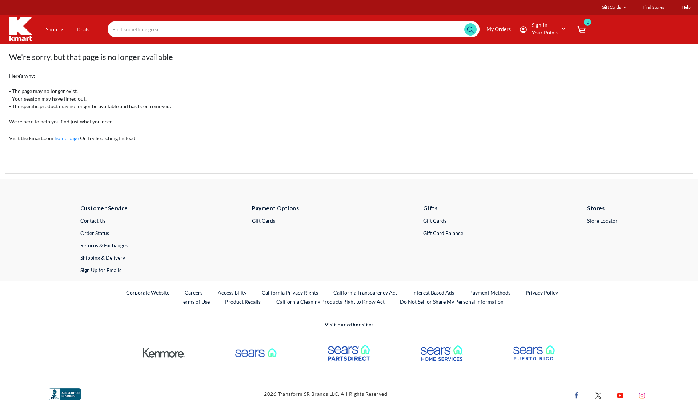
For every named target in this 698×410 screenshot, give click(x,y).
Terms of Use (195, 302)
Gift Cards (263, 221)
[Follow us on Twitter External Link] (598, 395)
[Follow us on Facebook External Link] (576, 395)
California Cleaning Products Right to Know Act (330, 302)
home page (67, 138)
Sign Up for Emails (100, 270)
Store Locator (602, 221)
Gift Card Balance (443, 233)
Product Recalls (243, 301)
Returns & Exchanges (104, 245)
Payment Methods (489, 292)
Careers (194, 292)
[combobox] (294, 29)
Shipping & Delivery (102, 258)
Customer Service (104, 208)
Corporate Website (148, 292)
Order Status (94, 233)
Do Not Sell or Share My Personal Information (452, 302)
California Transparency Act (365, 292)
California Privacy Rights (290, 292)
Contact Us (92, 221)
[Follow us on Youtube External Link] (620, 395)
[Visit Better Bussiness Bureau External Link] (65, 393)
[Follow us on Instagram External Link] (642, 395)
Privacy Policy (542, 292)
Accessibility (232, 292)
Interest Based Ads (433, 292)
